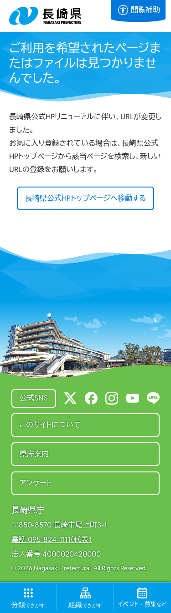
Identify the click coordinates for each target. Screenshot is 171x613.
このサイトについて (50, 425)
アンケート (36, 483)
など (142, 604)
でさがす (28, 604)
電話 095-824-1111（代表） (51, 539)
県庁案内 (34, 454)
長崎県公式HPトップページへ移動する (85, 198)
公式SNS (34, 398)
